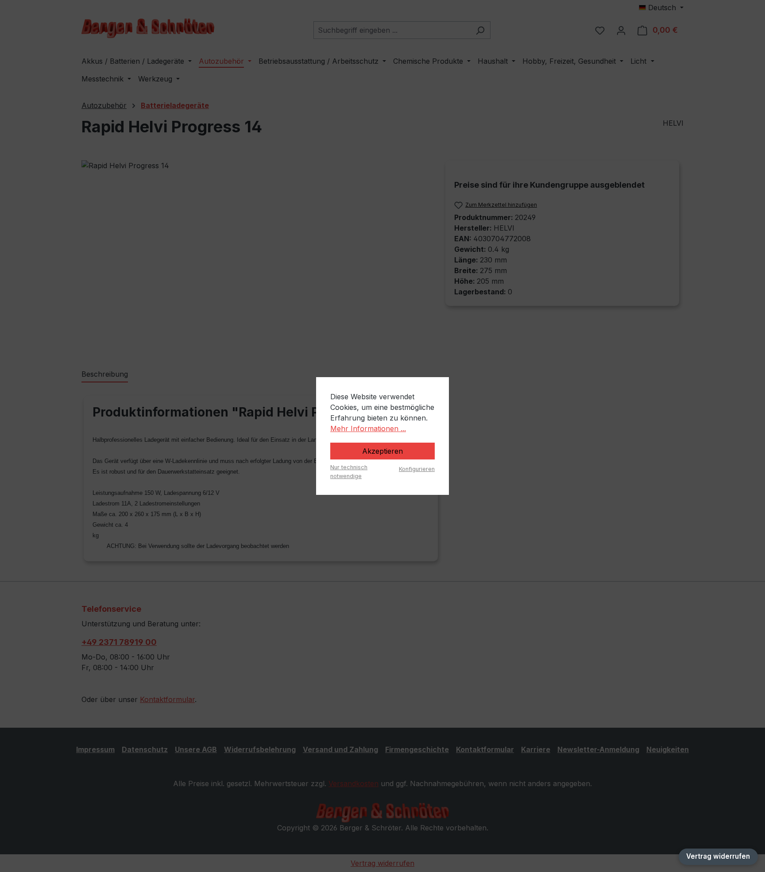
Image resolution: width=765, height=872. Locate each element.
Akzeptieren (382, 451)
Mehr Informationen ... (368, 428)
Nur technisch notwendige (348, 471)
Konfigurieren (417, 469)
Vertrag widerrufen (718, 856)
